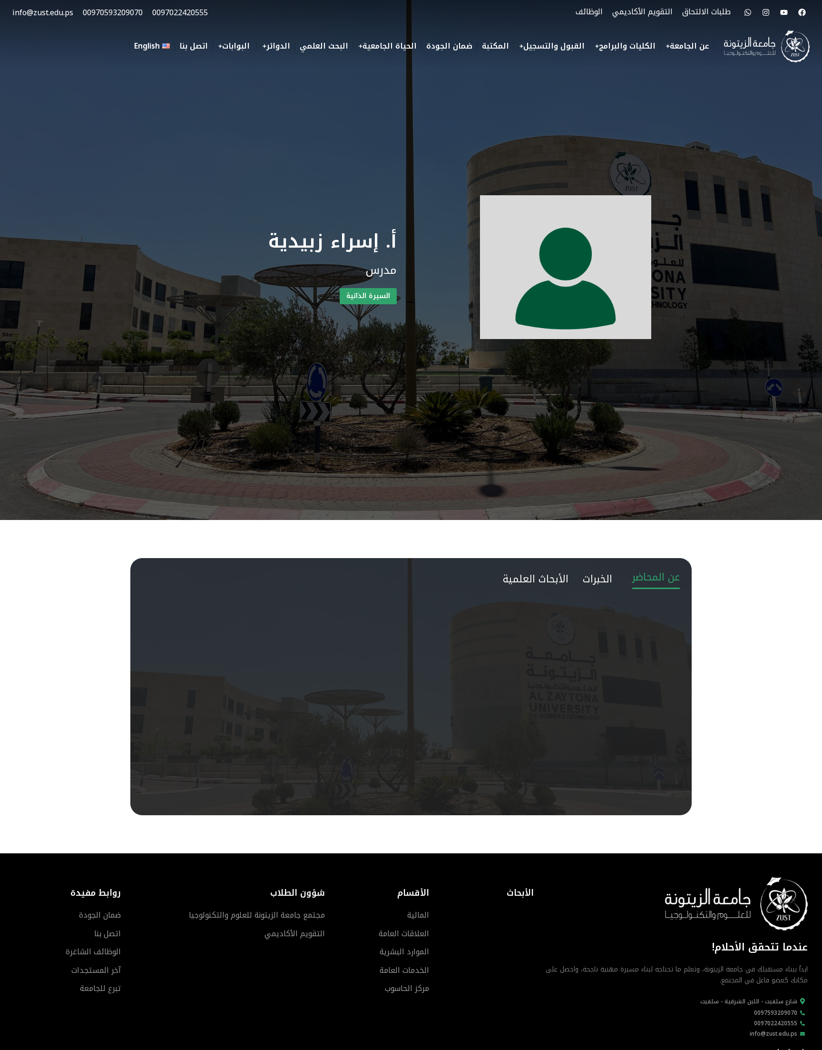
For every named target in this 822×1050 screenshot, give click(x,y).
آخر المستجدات (96, 970)
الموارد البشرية (404, 951)
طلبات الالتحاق (706, 11)
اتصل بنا (107, 933)
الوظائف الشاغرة (93, 951)
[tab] (656, 576)
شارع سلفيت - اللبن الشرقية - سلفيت (748, 1001)
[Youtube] (784, 12)
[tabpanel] (411, 605)
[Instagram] (765, 12)
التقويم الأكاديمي (642, 11)
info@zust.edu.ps (42, 12)
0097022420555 (180, 12)
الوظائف (589, 11)
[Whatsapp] (747, 12)
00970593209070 (113, 12)
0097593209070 (775, 1012)
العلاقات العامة (404, 933)
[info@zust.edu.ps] (802, 1034)
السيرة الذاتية (368, 296)
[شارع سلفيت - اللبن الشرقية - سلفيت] (802, 1001)
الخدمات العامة (404, 970)
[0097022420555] (802, 1023)
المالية (418, 915)
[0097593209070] (802, 1013)
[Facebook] (802, 12)
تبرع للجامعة (100, 988)
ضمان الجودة (100, 915)
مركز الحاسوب (407, 988)
